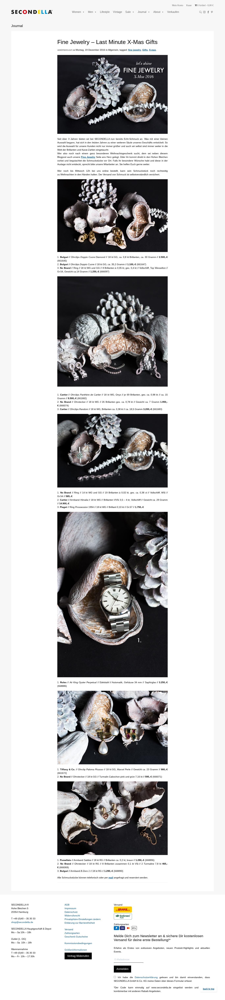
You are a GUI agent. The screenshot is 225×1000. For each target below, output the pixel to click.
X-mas (152, 50)
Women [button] (76, 12)
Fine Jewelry (88, 157)
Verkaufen (173, 12)
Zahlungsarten (72, 933)
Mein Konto (177, 5)
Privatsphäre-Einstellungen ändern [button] (83, 919)
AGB (67, 904)
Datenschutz (71, 912)
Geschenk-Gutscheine (76, 936)
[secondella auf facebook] (208, 12)
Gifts (145, 50)
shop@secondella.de (22, 922)
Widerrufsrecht (72, 915)
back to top (208, 989)
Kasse (189, 5)
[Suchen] (200, 12)
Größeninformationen (76, 949)
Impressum (70, 908)
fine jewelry (134, 50)
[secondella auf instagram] (204, 12)
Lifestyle (105, 12)
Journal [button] (142, 12)
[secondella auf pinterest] (212, 12)
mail (111, 877)
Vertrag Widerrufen (78, 956)
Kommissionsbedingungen (78, 943)
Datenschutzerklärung (146, 977)
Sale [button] (128, 12)
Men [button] (90, 12)
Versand (69, 929)
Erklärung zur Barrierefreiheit (80, 922)
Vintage (117, 12)
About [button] (156, 12)
